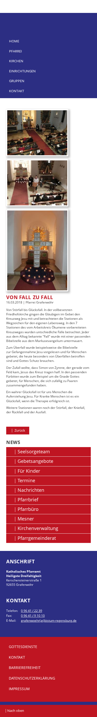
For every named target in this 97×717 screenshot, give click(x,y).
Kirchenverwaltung (38, 528)
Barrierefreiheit (25, 667)
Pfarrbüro (28, 509)
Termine (26, 480)
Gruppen (16, 81)
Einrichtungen (22, 71)
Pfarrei (15, 51)
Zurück (19, 430)
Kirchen (16, 61)
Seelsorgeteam (34, 451)
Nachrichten (31, 490)
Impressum (19, 688)
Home (14, 41)
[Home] (48, 18)
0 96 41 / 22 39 (31, 611)
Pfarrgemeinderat (37, 538)
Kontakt (16, 91)
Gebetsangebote (35, 461)
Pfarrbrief (28, 499)
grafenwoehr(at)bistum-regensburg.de (49, 620)
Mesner (26, 519)
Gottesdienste (23, 646)
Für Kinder (29, 471)
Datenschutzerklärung (32, 678)
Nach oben (15, 710)
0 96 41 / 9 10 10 (33, 615)
